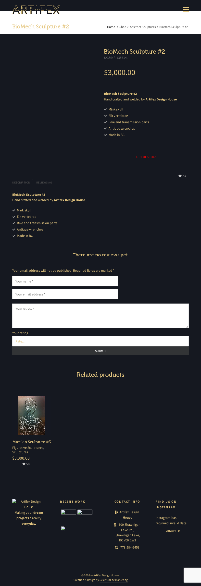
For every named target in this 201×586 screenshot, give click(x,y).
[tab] (22, 182)
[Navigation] (186, 10)
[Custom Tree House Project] (68, 517)
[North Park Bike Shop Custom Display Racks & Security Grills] (85, 517)
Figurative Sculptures (27, 447)
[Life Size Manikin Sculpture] (68, 533)
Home (111, 27)
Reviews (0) (44, 182)
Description (21, 182)
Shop (122, 27)
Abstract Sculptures (143, 27)
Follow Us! (172, 531)
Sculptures (20, 452)
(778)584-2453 (129, 547)
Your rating (20, 333)
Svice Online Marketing (114, 580)
